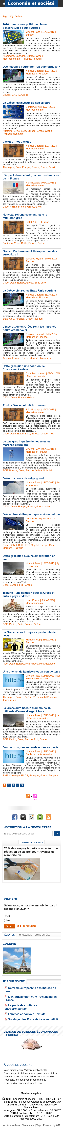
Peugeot (53, 775)
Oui (8, 915)
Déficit (6, 397)
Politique (26, 58)
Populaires (25, 935)
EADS (24, 775)
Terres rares (9, 700)
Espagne (20, 55)
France (35, 167)
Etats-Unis (8, 318)
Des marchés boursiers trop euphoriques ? (31, 66)
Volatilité (47, 470)
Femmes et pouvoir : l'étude (26, 1014)
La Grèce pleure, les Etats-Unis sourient (29, 290)
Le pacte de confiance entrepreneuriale (21, 1007)
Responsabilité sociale (45, 697)
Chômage (14, 775)
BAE (5, 775)
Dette (6, 206)
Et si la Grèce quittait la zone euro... (27, 405)
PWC (52, 433)
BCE (5, 470)
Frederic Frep (33, 639)
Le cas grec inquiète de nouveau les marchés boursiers (26, 443)
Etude (20, 433)
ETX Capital (31, 545)
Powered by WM (51, 1125)
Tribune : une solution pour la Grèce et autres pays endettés (28, 594)
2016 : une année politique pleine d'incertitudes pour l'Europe (25, 26)
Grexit (48, 130)
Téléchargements (14, 981)
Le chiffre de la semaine (31, 842)
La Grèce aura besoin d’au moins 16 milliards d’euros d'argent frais (27, 709)
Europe (31, 55)
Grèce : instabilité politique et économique (31, 514)
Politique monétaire (13, 133)
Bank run (8, 243)
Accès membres (11, 1125)
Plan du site (28, 1125)
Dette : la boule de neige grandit (24, 478)
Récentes (9, 935)
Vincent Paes (33, 31)
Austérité (7, 130)
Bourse (7, 94)
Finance (20, 318)
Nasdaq (38, 318)
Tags (38, 1125)
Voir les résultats (26, 925)
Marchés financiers (40, 358)
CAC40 (16, 94)
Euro (23, 130)
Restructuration (47, 663)
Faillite (13, 206)
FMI (21, 584)
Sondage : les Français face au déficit (33, 1019)
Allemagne (8, 55)
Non (8, 920)
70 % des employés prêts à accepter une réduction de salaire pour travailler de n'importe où (31, 852)
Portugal (36, 58)
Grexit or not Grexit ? (17, 141)
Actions (7, 358)
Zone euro (40, 282)
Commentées (42, 935)
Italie (47, 506)
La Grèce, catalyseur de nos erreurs (26, 102)
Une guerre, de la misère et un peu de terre (31, 671)
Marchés (7, 547)
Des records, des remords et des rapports (30, 747)
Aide (5, 663)
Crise (17, 130)
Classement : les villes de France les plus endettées (17, 970)
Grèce (39, 55)
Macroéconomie (11, 58)
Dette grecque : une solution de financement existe (24, 367)
